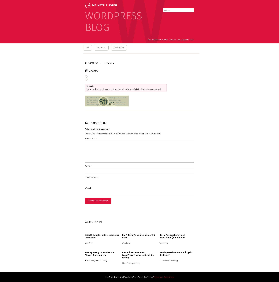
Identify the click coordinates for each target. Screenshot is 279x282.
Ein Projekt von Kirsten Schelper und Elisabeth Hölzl (171, 40)
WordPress (101, 47)
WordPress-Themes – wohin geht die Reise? (175, 253)
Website (88, 188)
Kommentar (91, 138)
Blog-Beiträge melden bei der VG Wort (138, 236)
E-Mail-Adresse (92, 177)
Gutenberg (103, 261)
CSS (87, 47)
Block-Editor (118, 47)
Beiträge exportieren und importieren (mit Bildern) (172, 236)
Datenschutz (169, 277)
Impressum (158, 277)
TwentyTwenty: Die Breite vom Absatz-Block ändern (100, 253)
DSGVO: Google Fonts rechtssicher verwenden (102, 236)
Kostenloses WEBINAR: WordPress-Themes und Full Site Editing (138, 255)
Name (88, 166)
